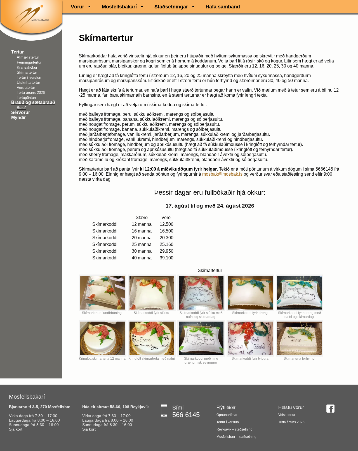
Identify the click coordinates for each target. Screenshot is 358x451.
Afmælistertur (28, 57)
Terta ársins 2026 (31, 92)
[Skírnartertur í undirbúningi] (102, 293)
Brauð (21, 108)
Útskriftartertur (28, 82)
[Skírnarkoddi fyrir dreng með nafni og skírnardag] (299, 293)
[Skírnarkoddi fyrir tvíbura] (250, 338)
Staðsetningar (171, 7)
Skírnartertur (27, 72)
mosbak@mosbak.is (222, 174)
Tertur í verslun (29, 77)
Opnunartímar (226, 415)
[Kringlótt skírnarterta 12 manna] (102, 338)
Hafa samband (223, 7)
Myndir (18, 117)
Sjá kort (15, 429)
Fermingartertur (29, 62)
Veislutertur (26, 87)
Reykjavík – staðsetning (234, 429)
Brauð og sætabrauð (33, 102)
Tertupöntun (26, 98)
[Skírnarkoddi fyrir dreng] (250, 293)
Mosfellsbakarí (119, 7)
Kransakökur (27, 67)
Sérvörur (20, 112)
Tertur (17, 52)
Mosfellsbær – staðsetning (236, 436)
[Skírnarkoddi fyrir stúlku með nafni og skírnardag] (201, 293)
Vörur (77, 7)
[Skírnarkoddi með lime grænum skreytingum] (201, 338)
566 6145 (186, 415)
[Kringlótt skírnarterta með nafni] (152, 338)
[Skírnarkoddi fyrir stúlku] (152, 293)
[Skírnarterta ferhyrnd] (299, 338)
